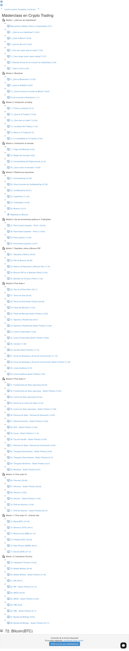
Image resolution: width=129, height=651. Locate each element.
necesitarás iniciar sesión (73, 640)
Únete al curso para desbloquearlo (64, 644)
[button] (1, 2)
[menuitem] (1, 6)
